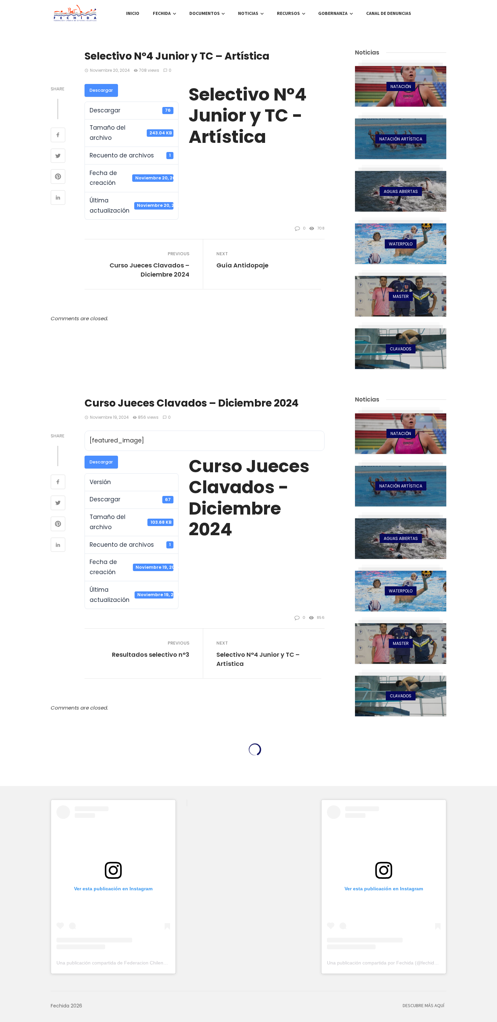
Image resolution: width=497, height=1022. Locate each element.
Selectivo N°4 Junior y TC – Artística (258, 659)
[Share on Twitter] (58, 157)
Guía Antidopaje (242, 265)
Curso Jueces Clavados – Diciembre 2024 (149, 270)
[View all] (400, 86)
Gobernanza (333, 13)
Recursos (288, 13)
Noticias (248, 13)
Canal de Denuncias (388, 13)
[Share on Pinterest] (58, 177)
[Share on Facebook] (58, 136)
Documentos (204, 13)
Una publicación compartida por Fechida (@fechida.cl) (385, 962)
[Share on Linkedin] (58, 198)
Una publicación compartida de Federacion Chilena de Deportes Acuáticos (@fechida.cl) (150, 962)
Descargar (101, 90)
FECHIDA (162, 13)
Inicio (132, 13)
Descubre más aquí (423, 1005)
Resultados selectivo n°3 (150, 654)
